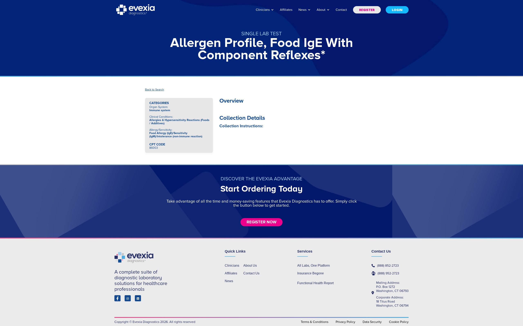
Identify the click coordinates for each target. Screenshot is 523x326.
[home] (135, 10)
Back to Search (154, 89)
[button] (265, 12)
